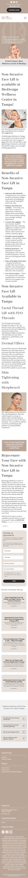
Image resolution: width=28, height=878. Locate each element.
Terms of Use (13, 574)
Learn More (14, 606)
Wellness (4, 757)
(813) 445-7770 (14, 6)
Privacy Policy (5, 770)
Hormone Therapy (6, 759)
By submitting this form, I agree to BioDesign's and (13, 574)
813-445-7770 (5, 814)
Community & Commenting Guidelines (12, 771)
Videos (3, 822)
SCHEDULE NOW (14, 10)
